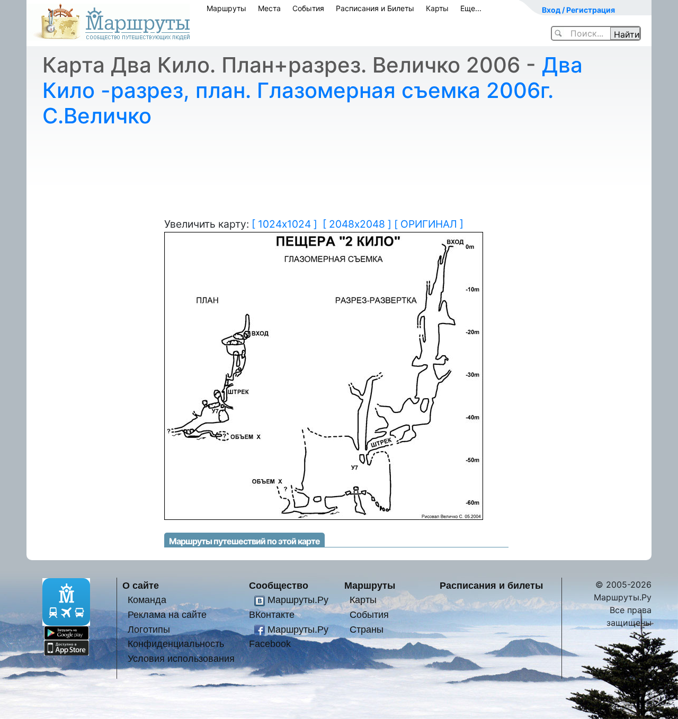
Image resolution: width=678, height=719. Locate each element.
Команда (147, 599)
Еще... (470, 8)
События (308, 8)
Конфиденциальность (176, 643)
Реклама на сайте (167, 614)
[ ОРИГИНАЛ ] (428, 224)
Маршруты (226, 8)
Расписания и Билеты (375, 8)
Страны (366, 629)
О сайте (140, 585)
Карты (437, 8)
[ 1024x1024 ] (284, 224)
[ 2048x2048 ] (357, 224)
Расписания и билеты (491, 585)
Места (269, 8)
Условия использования (181, 658)
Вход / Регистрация (578, 9)
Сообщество (278, 585)
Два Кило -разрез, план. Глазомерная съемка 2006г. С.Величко (312, 90)
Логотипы (149, 629)
